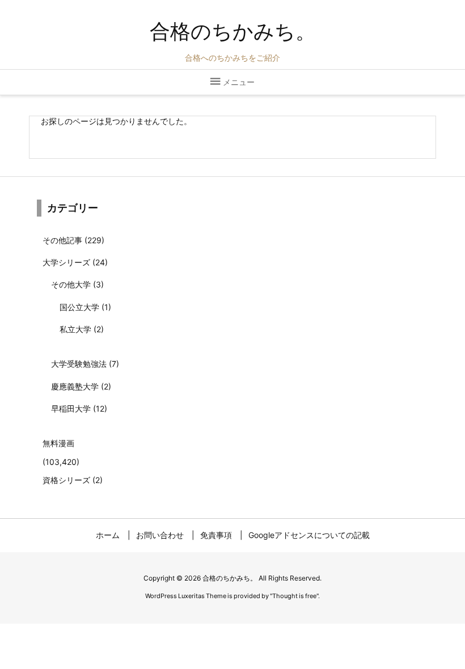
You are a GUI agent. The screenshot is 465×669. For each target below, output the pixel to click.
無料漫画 (58, 443)
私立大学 (82, 329)
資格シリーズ (73, 480)
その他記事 (73, 240)
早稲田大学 (79, 408)
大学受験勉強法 (85, 364)
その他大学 (77, 284)
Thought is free (294, 596)
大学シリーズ (75, 262)
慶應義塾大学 (81, 386)
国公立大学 (85, 307)
